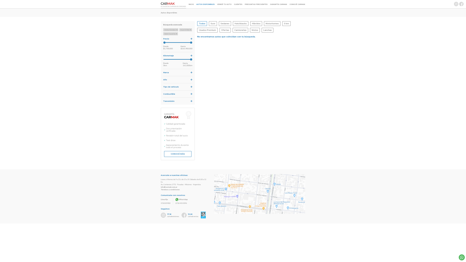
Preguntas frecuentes (256, 4)
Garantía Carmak (278, 4)
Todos (202, 23)
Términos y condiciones (170, 189)
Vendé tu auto (224, 4)
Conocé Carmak (297, 4)
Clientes (238, 4)
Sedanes (225, 23)
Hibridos (256, 23)
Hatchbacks (241, 23)
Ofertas (225, 30)
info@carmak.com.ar (169, 187)
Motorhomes (272, 23)
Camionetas (240, 30)
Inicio (191, 4)
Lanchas (267, 30)
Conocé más (178, 154)
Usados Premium (207, 30)
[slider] (164, 42)
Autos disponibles (205, 4)
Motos (255, 30)
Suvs (213, 23)
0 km (286, 23)
